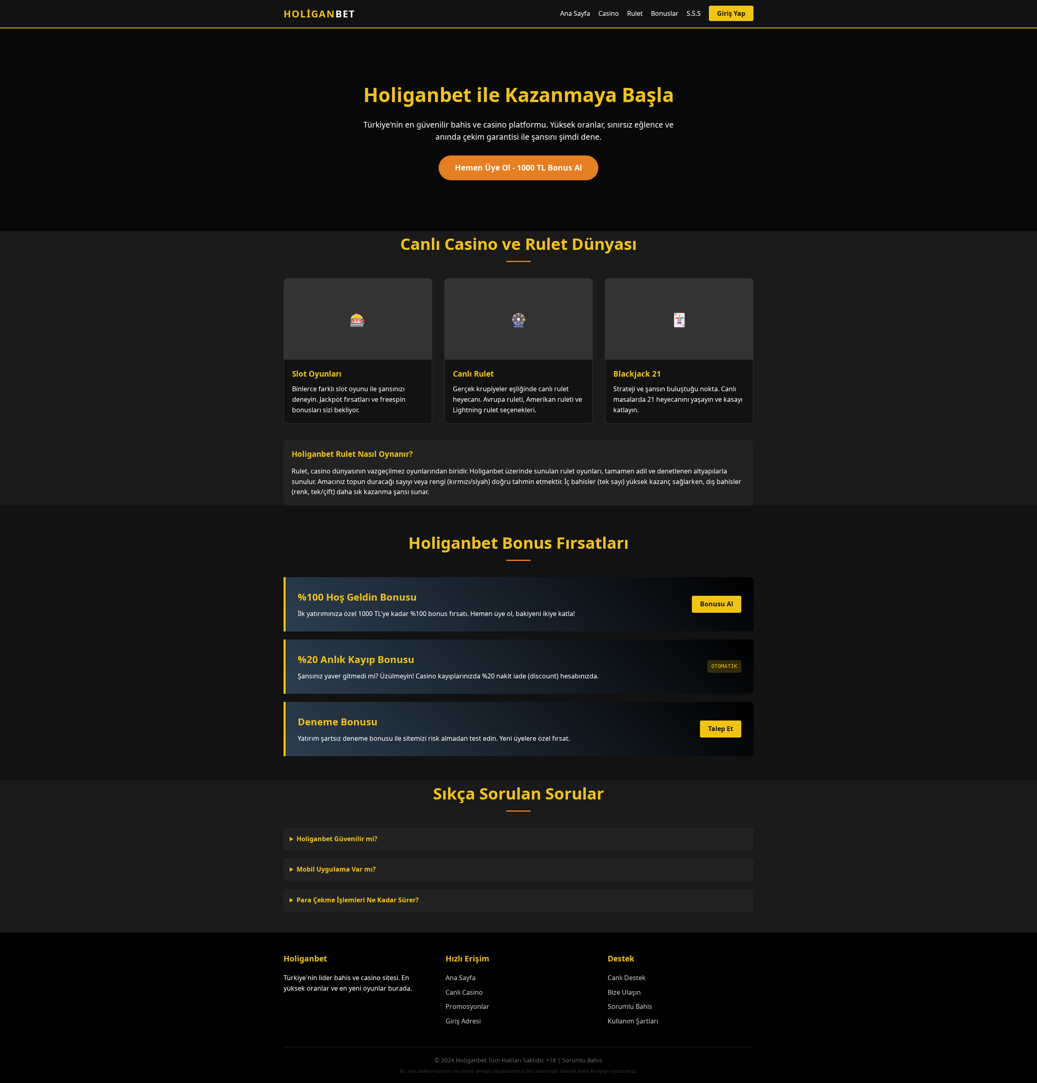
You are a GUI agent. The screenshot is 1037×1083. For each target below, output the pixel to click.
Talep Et (720, 728)
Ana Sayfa (575, 13)
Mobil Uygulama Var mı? (336, 869)
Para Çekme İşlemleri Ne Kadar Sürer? (358, 899)
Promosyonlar (467, 1006)
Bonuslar (665, 13)
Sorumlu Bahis (630, 1006)
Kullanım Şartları (633, 1021)
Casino (608, 13)
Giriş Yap (731, 13)
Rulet (635, 13)
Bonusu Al (716, 603)
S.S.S (694, 13)
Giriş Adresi (463, 1021)
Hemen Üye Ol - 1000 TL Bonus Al (518, 167)
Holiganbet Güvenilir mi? (337, 838)
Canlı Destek (627, 977)
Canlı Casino (464, 992)
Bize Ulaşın (624, 992)
